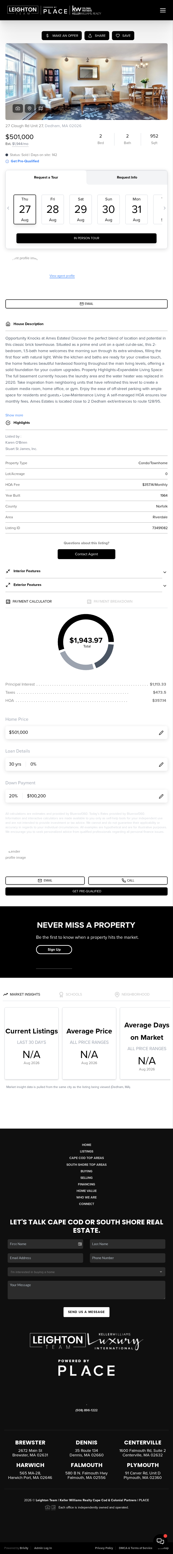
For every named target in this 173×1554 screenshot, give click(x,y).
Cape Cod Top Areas (86, 1158)
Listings (86, 1151)
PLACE (144, 1500)
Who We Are (86, 1197)
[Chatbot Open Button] (160, 1541)
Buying (86, 1171)
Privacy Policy (104, 1548)
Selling (86, 1178)
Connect (86, 1204)
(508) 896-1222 (86, 1410)
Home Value (87, 1191)
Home (86, 1145)
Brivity (24, 1548)
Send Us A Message (86, 1312)
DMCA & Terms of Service (135, 1548)
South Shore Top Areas (86, 1165)
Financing (86, 1184)
